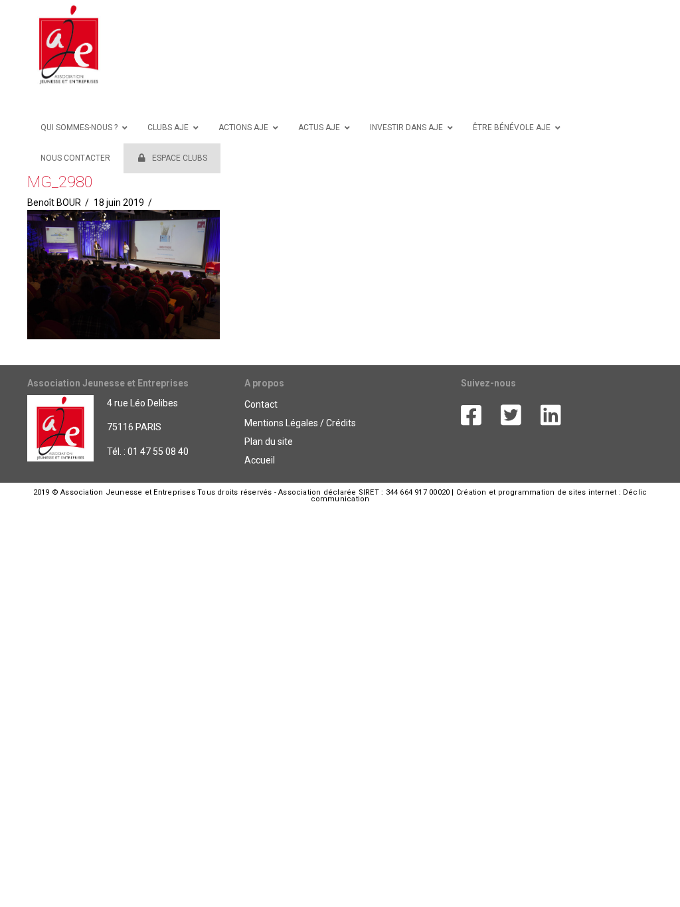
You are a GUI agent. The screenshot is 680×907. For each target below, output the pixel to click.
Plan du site (268, 441)
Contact (261, 404)
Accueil (259, 460)
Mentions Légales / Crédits (300, 423)
